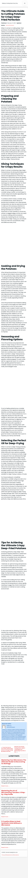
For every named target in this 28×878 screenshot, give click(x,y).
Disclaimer (16, 855)
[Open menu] (25, 3)
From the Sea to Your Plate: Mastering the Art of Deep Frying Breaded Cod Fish (7, 749)
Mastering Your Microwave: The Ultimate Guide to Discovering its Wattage (13, 762)
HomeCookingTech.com (12, 852)
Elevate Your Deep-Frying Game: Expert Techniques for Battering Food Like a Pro (20, 749)
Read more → (5, 786)
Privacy (3, 855)
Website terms (9, 855)
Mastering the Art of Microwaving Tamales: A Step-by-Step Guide (13, 792)
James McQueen (10, 25)
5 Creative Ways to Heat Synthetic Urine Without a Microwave (11, 823)
